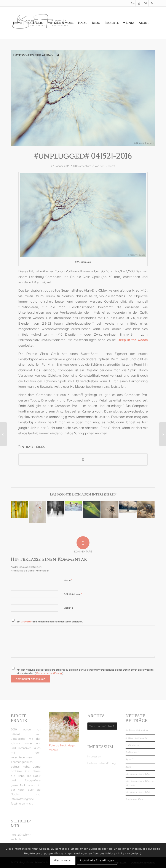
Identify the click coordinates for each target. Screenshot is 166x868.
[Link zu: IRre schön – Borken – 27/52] (128, 507)
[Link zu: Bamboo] (19, 509)
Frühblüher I (132, 752)
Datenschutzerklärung (49, 673)
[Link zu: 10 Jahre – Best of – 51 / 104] (74, 506)
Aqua (128, 766)
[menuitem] (17, 23)
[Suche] (58, 55)
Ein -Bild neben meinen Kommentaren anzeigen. (50, 621)
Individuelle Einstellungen (97, 860)
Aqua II (129, 759)
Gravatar (26, 621)
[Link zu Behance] (145, 3)
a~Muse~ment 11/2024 (137, 737)
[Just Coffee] (162, 434)
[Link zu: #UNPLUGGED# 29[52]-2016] (146, 509)
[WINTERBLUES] (83, 98)
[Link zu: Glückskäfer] (37, 512)
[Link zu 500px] (132, 3)
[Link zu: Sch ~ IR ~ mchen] (110, 509)
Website (68, 607)
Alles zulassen (62, 860)
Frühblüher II (132, 744)
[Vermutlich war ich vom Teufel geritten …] (3, 434)
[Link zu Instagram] (139, 3)
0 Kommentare (82, 166)
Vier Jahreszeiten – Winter (139, 774)
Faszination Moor (134, 799)
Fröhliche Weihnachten (137, 730)
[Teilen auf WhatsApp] (83, 459)
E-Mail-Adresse (73, 594)
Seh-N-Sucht (107, 166)
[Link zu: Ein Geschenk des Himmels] (92, 509)
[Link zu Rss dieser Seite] (152, 3)
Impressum (94, 756)
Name (68, 580)
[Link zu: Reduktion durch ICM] (55, 509)
